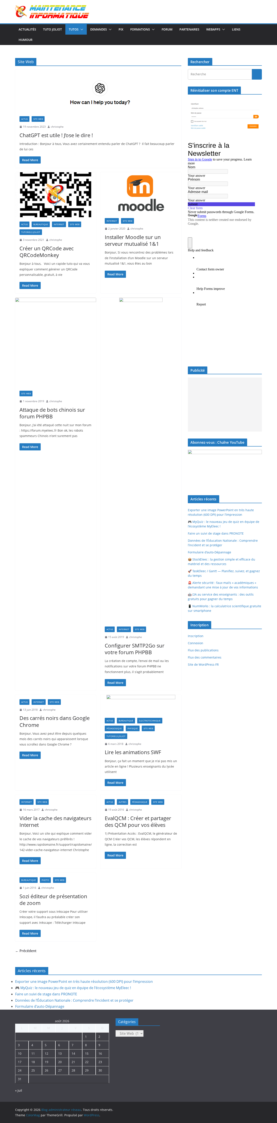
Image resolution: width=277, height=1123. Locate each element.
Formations (140, 29)
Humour (25, 40)
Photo (45, 880)
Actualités (27, 29)
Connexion (195, 643)
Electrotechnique (150, 720)
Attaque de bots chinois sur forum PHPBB (52, 413)
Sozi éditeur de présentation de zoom (53, 899)
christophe (57, 127)
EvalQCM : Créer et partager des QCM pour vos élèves (138, 821)
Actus (24, 118)
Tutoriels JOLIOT (30, 232)
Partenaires (189, 29)
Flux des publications (203, 650)
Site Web (38, 118)
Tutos (74, 29)
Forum (167, 29)
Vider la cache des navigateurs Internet (55, 821)
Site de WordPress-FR (203, 664)
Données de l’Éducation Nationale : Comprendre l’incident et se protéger (74, 1000)
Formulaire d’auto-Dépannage (209, 552)
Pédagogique (114, 728)
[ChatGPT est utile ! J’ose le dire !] (98, 90)
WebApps (213, 29)
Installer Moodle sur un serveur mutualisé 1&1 (133, 240)
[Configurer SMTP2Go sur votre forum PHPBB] (140, 460)
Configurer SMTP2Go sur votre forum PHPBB (134, 649)
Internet (59, 224)
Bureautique (40, 224)
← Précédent (25, 950)
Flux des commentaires (204, 657)
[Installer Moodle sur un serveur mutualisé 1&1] (140, 193)
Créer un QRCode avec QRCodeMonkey (46, 252)
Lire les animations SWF (133, 752)
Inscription (195, 636)
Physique (132, 728)
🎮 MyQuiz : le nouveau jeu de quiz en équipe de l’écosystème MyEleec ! (73, 987)
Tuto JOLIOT (52, 29)
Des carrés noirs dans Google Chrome (54, 721)
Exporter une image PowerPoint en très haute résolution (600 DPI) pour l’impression (84, 981)
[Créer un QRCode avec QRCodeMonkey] (55, 194)
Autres (122, 801)
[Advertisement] (224, 405)
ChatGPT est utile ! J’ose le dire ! (56, 135)
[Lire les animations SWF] (140, 704)
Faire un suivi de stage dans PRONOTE (216, 533)
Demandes (98, 29)
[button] (81, 29)
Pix (121, 29)
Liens (236, 29)
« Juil (18, 1090)
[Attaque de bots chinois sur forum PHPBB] (55, 342)
